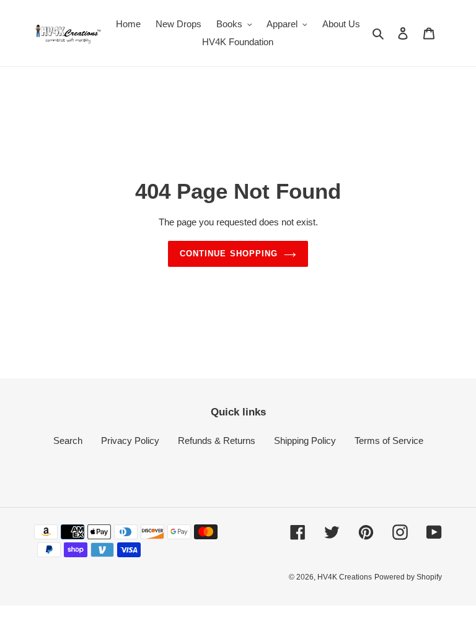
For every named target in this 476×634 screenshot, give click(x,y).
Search (67, 440)
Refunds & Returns (216, 440)
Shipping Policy (305, 440)
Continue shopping (229, 253)
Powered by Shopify (408, 577)
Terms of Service (389, 440)
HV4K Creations (344, 577)
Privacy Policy (130, 440)
